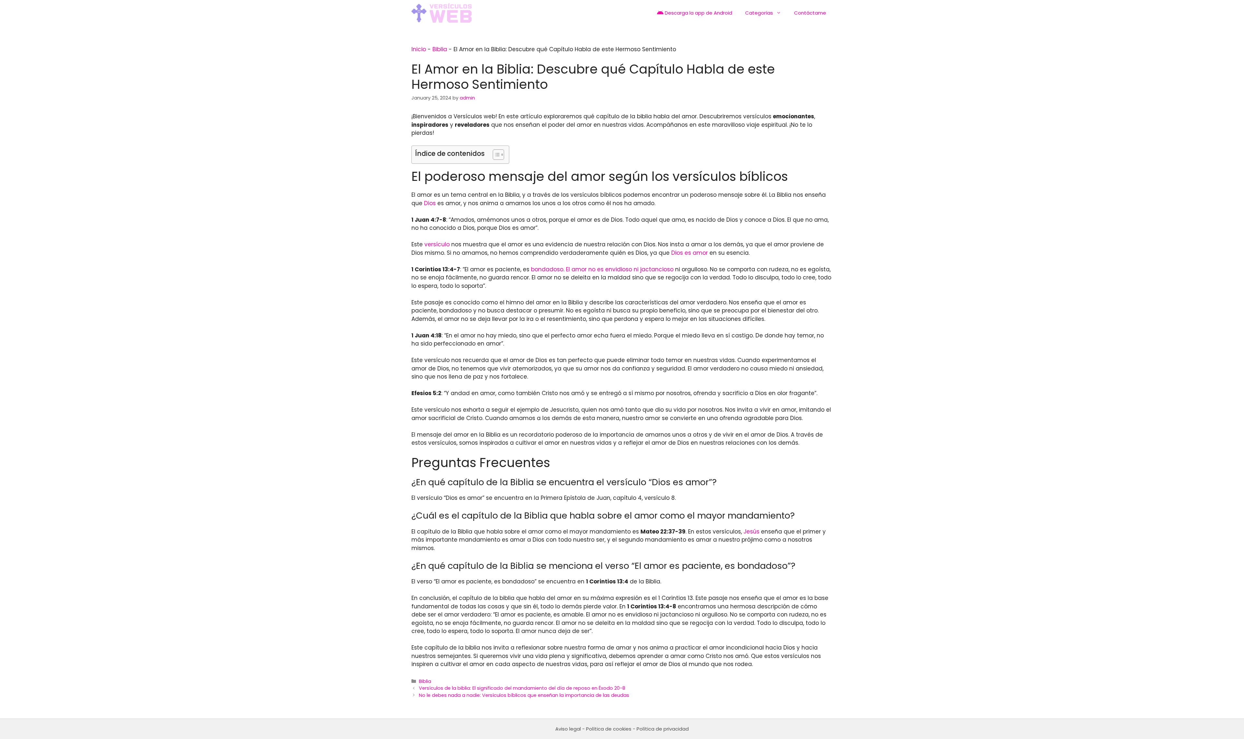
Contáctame (810, 12)
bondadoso (547, 269)
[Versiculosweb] (441, 13)
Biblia (439, 49)
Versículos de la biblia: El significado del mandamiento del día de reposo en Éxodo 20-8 (522, 688)
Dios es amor (689, 253)
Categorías (759, 12)
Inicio (418, 49)
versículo (437, 244)
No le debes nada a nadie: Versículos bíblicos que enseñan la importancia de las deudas (524, 695)
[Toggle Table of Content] (495, 154)
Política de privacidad (663, 728)
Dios (430, 203)
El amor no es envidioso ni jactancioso (620, 269)
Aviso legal (568, 728)
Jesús (751, 531)
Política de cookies (608, 728)
